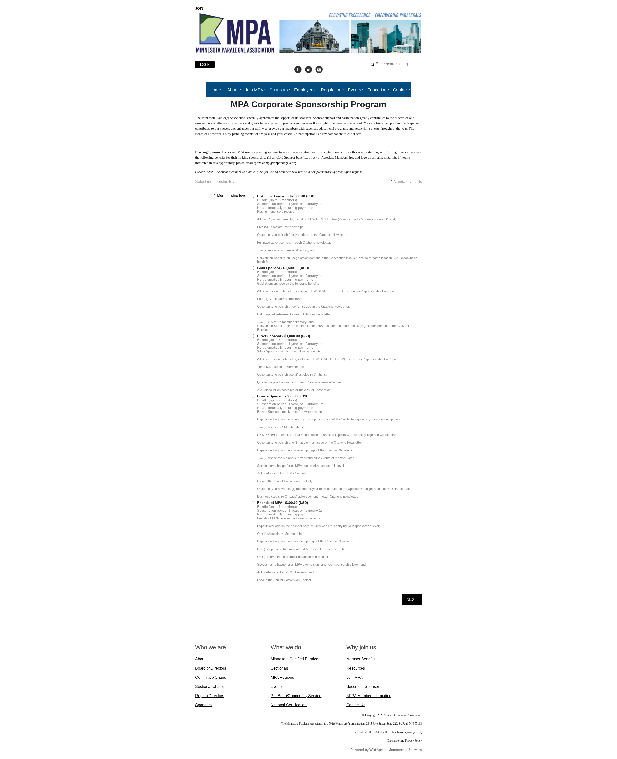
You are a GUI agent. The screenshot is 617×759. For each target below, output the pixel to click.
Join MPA (354, 677)
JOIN (199, 8)
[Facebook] (298, 69)
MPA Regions (282, 677)
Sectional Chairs (209, 686)
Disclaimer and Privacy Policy (404, 740)
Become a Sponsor (362, 686)
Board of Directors (210, 668)
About (200, 659)
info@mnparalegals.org (408, 732)
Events (276, 686)
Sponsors (203, 705)
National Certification (289, 705)
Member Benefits (360, 659)
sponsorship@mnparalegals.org (275, 163)
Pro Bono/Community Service (296, 696)
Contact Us (355, 705)
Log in (205, 64)
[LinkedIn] (308, 69)
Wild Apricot (378, 750)
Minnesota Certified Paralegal (296, 659)
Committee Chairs (210, 677)
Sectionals (280, 668)
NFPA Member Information (368, 696)
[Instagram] (319, 69)
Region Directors (209, 696)
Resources (355, 668)
